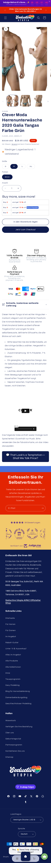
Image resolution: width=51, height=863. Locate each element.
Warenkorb (10, 721)
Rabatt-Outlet (11, 643)
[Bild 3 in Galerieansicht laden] (38, 100)
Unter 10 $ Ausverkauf (15, 649)
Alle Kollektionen (13, 667)
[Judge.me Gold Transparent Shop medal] (12, 533)
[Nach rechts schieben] (48, 101)
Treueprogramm (12, 679)
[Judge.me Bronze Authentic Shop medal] (38, 533)
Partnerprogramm (13, 745)
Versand (14, 144)
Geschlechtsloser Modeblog (18, 704)
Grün (7, 177)
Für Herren (10, 624)
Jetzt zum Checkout (26, 230)
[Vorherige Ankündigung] (5, 10)
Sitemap (9, 757)
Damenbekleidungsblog (16, 697)
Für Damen (10, 630)
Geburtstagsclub (13, 739)
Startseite (10, 618)
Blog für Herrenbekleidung (17, 691)
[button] (5, 18)
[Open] (25, 856)
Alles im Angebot (13, 655)
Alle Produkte (11, 661)
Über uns (9, 733)
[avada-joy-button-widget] (44, 856)
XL (32, 167)
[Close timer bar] (49, 1)
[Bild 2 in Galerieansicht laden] (25, 100)
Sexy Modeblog (12, 685)
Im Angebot (10, 636)
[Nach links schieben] (3, 101)
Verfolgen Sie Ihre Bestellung (18, 727)
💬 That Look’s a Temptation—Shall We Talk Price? (25, 457)
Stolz (7, 673)
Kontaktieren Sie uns (15, 751)
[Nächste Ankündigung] (46, 10)
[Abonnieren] (42, 508)
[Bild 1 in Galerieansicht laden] (12, 100)
